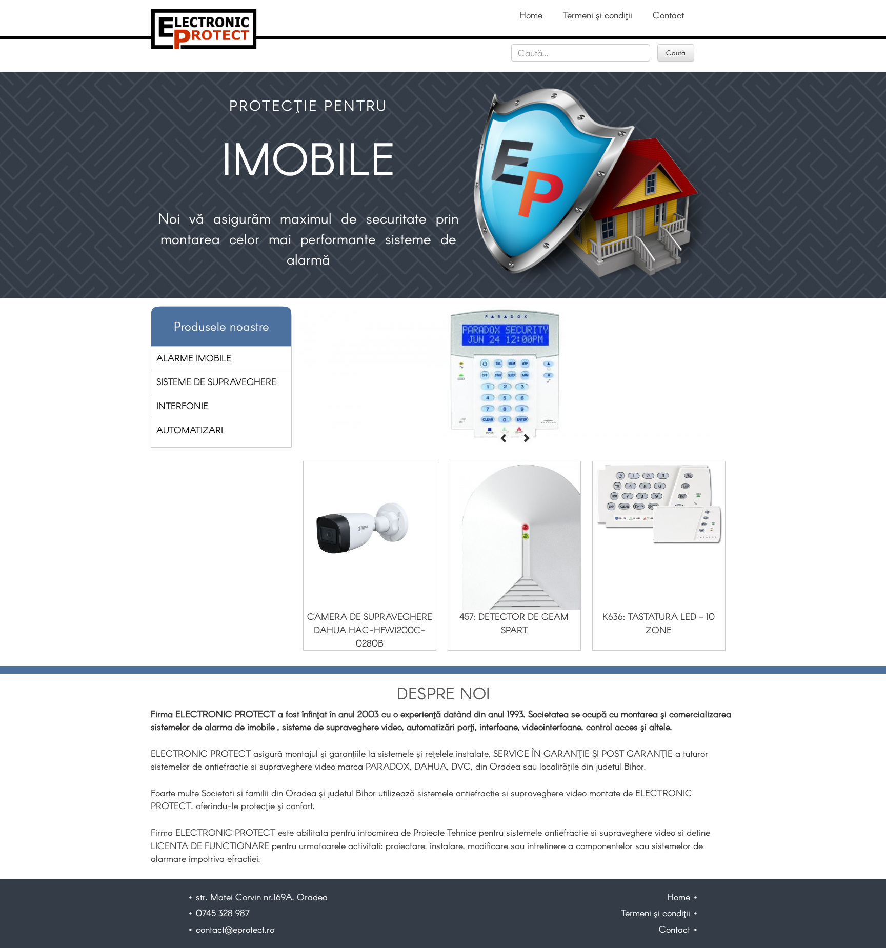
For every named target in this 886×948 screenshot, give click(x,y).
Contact (668, 15)
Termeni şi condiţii (597, 15)
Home (530, 15)
